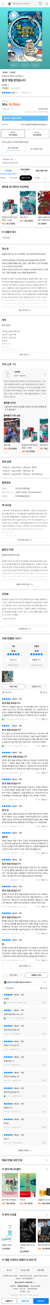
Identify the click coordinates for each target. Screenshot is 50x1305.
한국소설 (26, 474)
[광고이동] (40, 3)
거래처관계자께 (32, 1289)
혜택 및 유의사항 (13, 665)
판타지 (34, 467)
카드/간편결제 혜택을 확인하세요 (33, 124)
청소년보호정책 (35, 1286)
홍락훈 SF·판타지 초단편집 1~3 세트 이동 (10, 212)
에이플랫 (5, 88)
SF (33, 471)
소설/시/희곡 (16, 467)
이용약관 (13, 1286)
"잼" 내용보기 (25, 950)
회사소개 (22, 1289)
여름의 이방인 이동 (10, 1236)
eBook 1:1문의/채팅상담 (24, 1278)
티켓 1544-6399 (26, 1276)
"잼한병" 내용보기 (25, 843)
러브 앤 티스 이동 (28, 208)
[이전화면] (3, 3)
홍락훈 (4, 85)
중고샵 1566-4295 (40, 1276)
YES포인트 (6, 109)
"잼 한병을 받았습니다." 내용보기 (25, 709)
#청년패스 (6, 238)
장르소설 (26, 467)
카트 (47, 3)
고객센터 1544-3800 (10, 1276)
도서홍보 (23, 1291)
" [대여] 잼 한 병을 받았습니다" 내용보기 (25, 762)
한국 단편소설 (37, 474)
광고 (28, 1291)
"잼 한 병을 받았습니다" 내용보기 (25, 736)
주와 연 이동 (28, 1190)
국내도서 (6, 467)
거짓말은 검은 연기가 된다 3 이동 (28, 1235)
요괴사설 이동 (12, 435)
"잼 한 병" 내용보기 (25, 816)
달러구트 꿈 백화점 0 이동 (10, 1190)
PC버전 (15, 1289)
